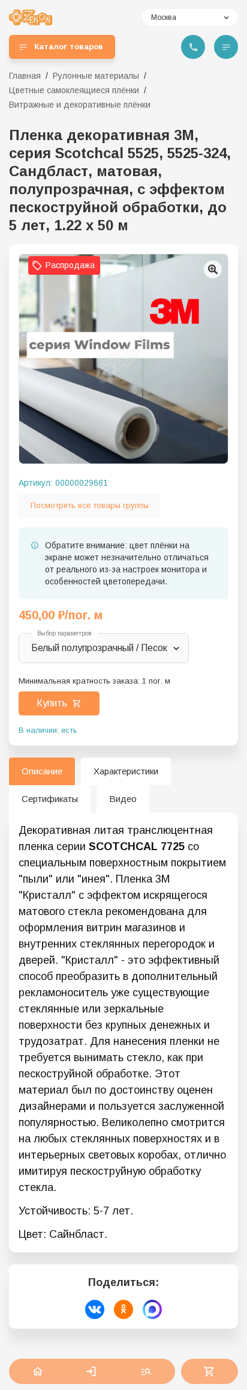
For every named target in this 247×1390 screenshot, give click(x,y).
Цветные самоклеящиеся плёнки (74, 90)
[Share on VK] (94, 1309)
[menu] (226, 47)
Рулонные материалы (96, 76)
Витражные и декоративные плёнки (79, 104)
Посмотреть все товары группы (90, 505)
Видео (123, 799)
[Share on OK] (123, 1309)
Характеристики (126, 771)
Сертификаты (50, 799)
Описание (42, 771)
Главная (25, 76)
